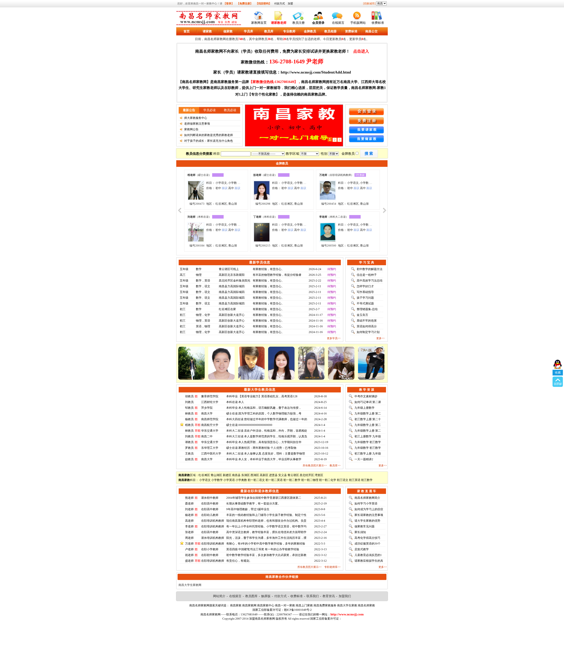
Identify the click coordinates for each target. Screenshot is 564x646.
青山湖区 (216, 475)
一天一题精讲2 (363, 459)
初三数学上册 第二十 (367, 419)
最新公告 (189, 110)
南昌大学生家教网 (189, 585)
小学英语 (229, 480)
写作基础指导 (365, 292)
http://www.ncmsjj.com (347, 614)
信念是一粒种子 (367, 274)
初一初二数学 (292, 480)
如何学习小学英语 (365, 503)
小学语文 (205, 480)
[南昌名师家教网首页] (259, 14)
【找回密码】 (263, 3)
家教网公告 (191, 129)
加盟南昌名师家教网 (262, 618)
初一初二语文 (256, 480)
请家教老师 (278, 22)
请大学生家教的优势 (367, 520)
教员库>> (335, 465)
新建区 (227, 475)
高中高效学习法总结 (369, 280)
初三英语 (354, 480)
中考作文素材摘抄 (365, 396)
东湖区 (245, 475)
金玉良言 (362, 315)
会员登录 (318, 22)
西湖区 (254, 475)
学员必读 (209, 110)
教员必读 (230, 110)
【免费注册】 (245, 3)
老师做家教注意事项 (197, 123)
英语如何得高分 (367, 326)
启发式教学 (361, 549)
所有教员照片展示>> (315, 465)
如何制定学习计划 (368, 332)
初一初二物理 (309, 480)
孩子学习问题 (365, 297)
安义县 (282, 475)
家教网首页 (259, 22)
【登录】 (228, 3)
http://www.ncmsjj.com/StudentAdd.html (316, 72)
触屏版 (266, 596)
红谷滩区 (204, 475)
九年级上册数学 (364, 407)
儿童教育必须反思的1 (368, 555)
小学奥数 (241, 480)
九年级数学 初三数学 (367, 442)
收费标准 (378, 22)
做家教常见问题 (364, 526)
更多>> (380, 338)
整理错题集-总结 (367, 309)
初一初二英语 (274, 480)
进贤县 (273, 475)
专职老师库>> (332, 567)
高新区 (264, 475)
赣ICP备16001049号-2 (298, 609)
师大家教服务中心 (195, 118)
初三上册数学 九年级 (367, 436)
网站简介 (219, 596)
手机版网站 (358, 22)
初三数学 (367, 480)
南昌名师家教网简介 (367, 497)
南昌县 (236, 475)
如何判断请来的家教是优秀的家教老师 (208, 135)
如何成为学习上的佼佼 (368, 509)
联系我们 (312, 596)
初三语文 (342, 480)
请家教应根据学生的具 (368, 560)
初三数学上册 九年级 (367, 453)
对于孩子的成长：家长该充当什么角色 (208, 140)
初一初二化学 (327, 480)
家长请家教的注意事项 (368, 515)
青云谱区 (293, 475)
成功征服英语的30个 (367, 543)
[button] (369, 153)
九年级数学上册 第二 (367, 413)
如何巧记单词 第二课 (367, 402)
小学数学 (217, 480)
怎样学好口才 (365, 286)
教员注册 (298, 22)
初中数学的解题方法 (369, 269)
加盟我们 (345, 596)
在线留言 (338, 22)
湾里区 (319, 475)
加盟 (290, 3)
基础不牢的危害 (367, 320)
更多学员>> (334, 338)
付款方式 (279, 3)
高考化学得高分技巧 (367, 537)
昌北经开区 (307, 475)
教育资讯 (329, 596)
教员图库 (251, 596)
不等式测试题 (365, 303)
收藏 (558, 372)
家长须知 (360, 532)
